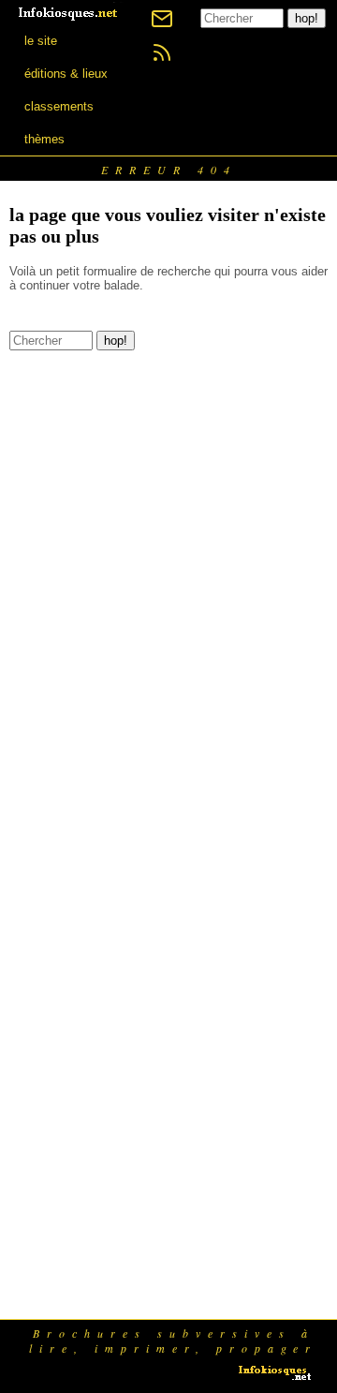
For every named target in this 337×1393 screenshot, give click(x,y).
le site (40, 41)
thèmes (44, 139)
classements (59, 106)
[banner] (69, 12)
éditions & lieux (66, 74)
